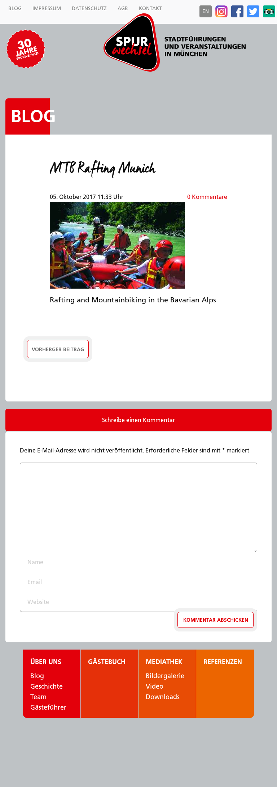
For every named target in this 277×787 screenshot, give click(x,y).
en (205, 11)
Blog (33, 116)
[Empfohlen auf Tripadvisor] (269, 11)
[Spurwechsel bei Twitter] (253, 11)
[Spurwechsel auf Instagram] (221, 11)
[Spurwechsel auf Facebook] (237, 11)
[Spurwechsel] (175, 42)
